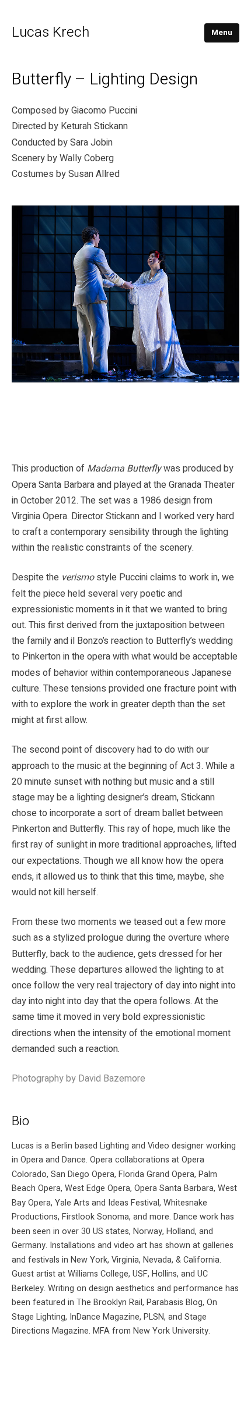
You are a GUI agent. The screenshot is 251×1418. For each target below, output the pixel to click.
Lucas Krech (50, 32)
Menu (221, 32)
